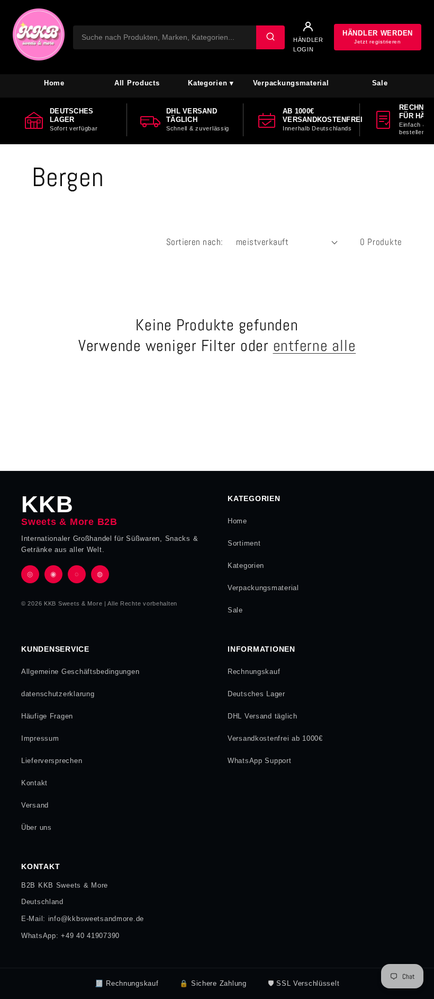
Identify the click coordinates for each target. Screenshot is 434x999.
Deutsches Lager (256, 694)
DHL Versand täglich (262, 716)
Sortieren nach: (194, 242)
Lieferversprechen (51, 761)
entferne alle (314, 346)
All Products (137, 83)
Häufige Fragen (47, 716)
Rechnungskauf (254, 672)
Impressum (40, 738)
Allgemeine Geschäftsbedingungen (80, 672)
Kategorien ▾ (211, 83)
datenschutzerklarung (57, 694)
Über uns (36, 827)
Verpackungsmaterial (291, 83)
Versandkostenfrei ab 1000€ (275, 738)
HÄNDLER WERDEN (377, 37)
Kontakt (34, 783)
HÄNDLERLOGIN (308, 44)
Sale (380, 83)
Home (54, 83)
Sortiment (244, 543)
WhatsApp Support (260, 761)
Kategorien (246, 565)
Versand (35, 805)
